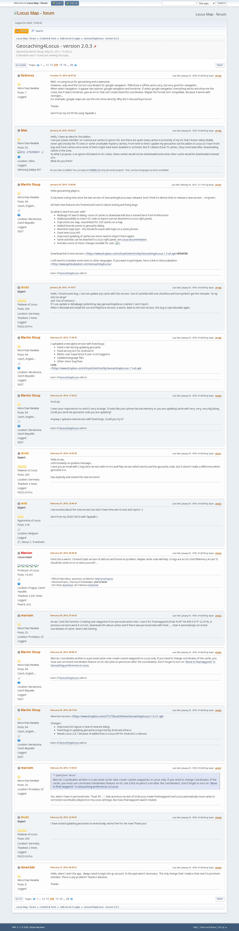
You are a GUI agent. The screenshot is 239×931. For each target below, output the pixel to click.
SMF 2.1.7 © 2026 (20, 927)
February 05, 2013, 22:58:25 (63, 817)
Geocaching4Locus (69, 273)
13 (51, 65)
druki (25, 287)
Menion (26, 553)
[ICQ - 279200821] (29, 152)
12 (47, 65)
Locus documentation (134, 239)
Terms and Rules (208, 927)
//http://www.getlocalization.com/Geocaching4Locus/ (81, 264)
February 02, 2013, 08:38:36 (63, 553)
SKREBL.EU (95, 170)
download (68, 585)
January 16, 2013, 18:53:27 (63, 130)
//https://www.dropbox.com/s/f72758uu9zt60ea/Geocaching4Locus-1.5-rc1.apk (117, 716)
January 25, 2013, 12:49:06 (63, 184)
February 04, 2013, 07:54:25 (63, 615)
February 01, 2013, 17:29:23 (63, 395)
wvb (24, 503)
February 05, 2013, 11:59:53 (63, 767)
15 (60, 65)
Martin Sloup (30, 184)
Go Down (20, 65)
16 (64, 65)
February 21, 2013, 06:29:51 (63, 867)
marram (27, 615)
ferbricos (27, 75)
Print (220, 65)
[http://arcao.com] (19, 214)
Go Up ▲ (222, 927)
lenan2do (28, 867)
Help (195, 927)
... (44, 65)
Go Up (18, 899)
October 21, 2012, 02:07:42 (63, 75)
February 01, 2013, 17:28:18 (63, 337)
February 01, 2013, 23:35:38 (63, 453)
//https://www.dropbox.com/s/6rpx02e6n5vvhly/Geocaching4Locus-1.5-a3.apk (130, 253)
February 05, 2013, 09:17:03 (63, 710)
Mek (24, 130)
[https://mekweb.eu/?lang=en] (19, 156)
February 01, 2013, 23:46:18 (63, 503)
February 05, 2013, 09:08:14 (63, 652)
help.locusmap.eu (104, 578)
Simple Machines (37, 927)
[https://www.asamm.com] (19, 583)
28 (71, 65)
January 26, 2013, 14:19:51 (63, 287)
